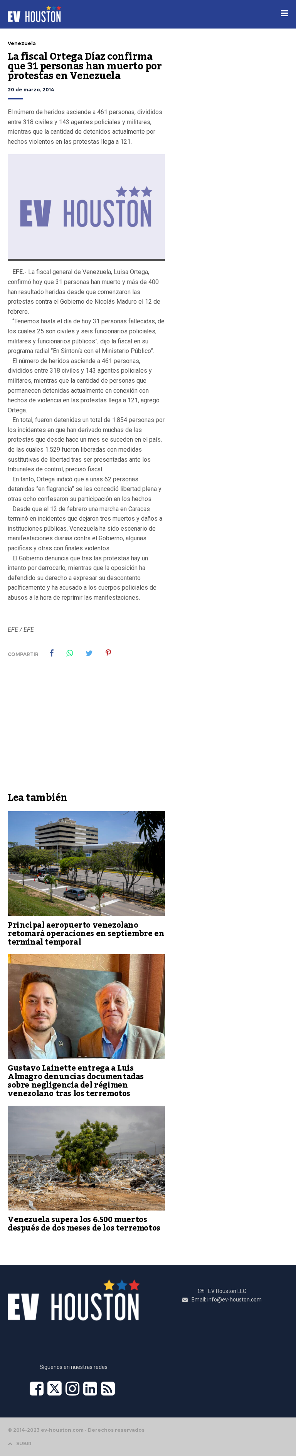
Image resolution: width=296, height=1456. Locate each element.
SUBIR (24, 1443)
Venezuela (22, 43)
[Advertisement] (86, 730)
